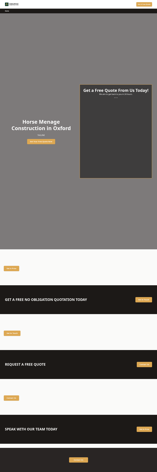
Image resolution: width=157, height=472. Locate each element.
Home (7, 11)
